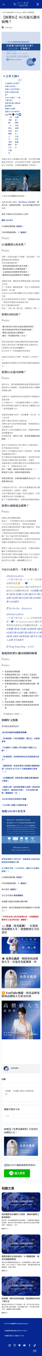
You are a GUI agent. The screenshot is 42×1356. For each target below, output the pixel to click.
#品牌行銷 (16, 597)
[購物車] (37, 4)
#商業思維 (24, 636)
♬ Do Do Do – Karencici (19, 608)
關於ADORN (7, 220)
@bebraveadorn (14, 575)
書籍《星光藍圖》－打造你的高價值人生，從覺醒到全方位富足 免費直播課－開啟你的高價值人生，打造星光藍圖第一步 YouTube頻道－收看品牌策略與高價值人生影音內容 (14, 133)
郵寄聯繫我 (18, 895)
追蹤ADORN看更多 (12, 111)
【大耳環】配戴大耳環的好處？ (15, 805)
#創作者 (32, 594)
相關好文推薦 (10, 108)
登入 (18, 1090)
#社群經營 (31, 628)
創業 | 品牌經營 (28, 12)
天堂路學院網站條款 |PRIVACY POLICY (15, 1331)
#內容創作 (14, 601)
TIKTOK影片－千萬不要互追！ (12, 99)
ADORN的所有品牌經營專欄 (14, 732)
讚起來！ (24, 232)
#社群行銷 (27, 597)
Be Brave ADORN (27, 202)
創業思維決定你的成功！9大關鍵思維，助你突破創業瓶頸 (20, 1258)
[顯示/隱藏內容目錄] (18, 80)
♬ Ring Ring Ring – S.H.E (20, 646)
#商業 (15, 636)
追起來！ (20, 226)
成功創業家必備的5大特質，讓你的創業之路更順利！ (20, 1215)
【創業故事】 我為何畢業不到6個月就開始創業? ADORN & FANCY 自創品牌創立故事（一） (20, 768)
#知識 (18, 594)
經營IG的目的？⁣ (11, 86)
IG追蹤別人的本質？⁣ (12, 83)
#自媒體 (34, 590)
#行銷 (24, 594)
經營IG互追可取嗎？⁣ (12, 89)
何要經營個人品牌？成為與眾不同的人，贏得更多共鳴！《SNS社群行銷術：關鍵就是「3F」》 (21, 789)
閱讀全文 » (5, 1228)
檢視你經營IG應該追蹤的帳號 (12, 104)
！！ (5, 750)
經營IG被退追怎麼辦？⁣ (12, 93)
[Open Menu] (3, 4)
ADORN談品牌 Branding (12, 12)
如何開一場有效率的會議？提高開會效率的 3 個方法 (21, 1300)
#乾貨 (12, 594)
